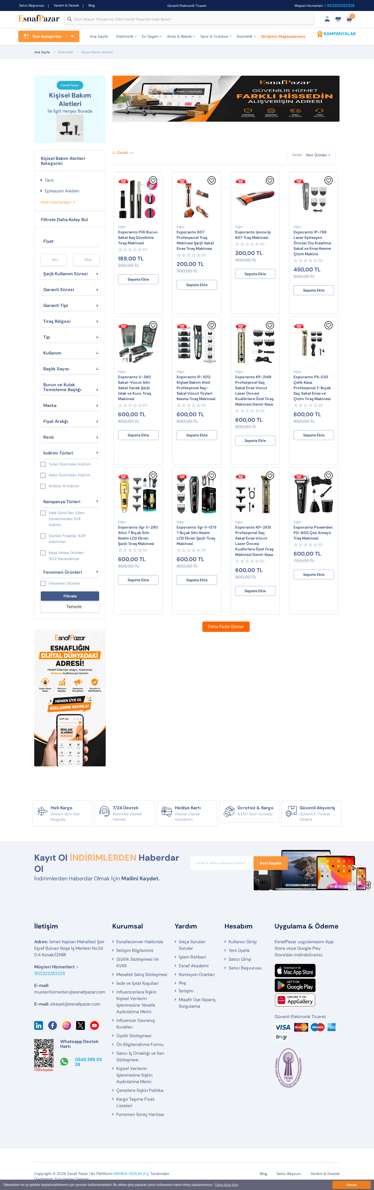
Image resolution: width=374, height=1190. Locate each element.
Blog (91, 5)
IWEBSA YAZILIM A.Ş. (131, 1173)
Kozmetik (244, 36)
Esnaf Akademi (194, 966)
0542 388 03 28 (88, 1062)
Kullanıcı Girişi (243, 942)
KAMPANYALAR (340, 34)
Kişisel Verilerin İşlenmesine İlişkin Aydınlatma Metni (134, 1075)
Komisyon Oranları (197, 974)
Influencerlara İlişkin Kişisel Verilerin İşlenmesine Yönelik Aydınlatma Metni (136, 1002)
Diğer (122, 227)
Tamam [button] (351, 1184)
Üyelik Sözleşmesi (133, 1036)
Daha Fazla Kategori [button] (56, 202)
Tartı (49, 180)
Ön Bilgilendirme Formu (139, 1044)
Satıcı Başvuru (289, 1173)
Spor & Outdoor (214, 36)
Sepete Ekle (138, 279)
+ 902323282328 (339, 5)
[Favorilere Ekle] (153, 183)
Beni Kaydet (270, 863)
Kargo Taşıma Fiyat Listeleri (135, 1102)
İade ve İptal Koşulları (137, 983)
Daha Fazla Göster (226, 626)
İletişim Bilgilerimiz (135, 950)
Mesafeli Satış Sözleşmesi (141, 974)
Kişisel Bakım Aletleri (97, 52)
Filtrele (70, 596)
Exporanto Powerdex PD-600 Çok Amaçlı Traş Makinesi (313, 533)
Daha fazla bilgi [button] (226, 1185)
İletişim (186, 991)
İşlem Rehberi (192, 957)
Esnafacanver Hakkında (139, 942)
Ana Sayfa (99, 36)
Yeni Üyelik (239, 950)
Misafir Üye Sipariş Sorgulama (197, 1003)
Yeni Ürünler (316, 155)
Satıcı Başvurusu (31, 5)
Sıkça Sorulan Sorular (192, 945)
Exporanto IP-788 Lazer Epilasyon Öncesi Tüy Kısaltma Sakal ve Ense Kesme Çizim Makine (312, 243)
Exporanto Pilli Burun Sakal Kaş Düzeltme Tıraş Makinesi (138, 237)
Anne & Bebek (179, 36)
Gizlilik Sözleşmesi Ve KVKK (137, 962)
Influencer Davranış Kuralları (135, 1024)
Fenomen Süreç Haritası (140, 1114)
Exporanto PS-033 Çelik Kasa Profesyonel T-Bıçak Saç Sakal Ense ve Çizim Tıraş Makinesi (312, 387)
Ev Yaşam (150, 36)
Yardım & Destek (66, 5)
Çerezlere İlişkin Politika (139, 1090)
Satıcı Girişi (240, 959)
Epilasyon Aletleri (62, 191)
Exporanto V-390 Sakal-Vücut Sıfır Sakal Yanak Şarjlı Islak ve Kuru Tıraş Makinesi (134, 387)
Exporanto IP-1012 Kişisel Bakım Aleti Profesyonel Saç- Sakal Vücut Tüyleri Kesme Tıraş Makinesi (196, 387)
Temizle (74, 606)
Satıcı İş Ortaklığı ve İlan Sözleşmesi (140, 1056)
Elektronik (124, 36)
